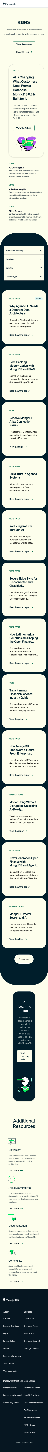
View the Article (23, 128)
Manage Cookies (31, 1348)
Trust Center (8, 1363)
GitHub (6, 1348)
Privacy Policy (9, 1341)
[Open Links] (43, 3)
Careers (6, 1318)
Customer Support (32, 1341)
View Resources (24, 44)
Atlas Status (29, 1333)
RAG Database (30, 1410)
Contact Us (29, 1318)
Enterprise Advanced (12, 1395)
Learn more (14, 1170)
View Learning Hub (25, 1056)
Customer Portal (31, 1326)
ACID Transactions (32, 1417)
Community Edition (11, 1402)
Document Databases (33, 1402)
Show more (24, 959)
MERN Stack (29, 1425)
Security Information (12, 1356)
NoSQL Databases (32, 1395)
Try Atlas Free (22, 52)
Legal (5, 1333)
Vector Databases (32, 1387)
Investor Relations (11, 1326)
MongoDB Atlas (10, 1387)
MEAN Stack (29, 1432)
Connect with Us (10, 1371)
